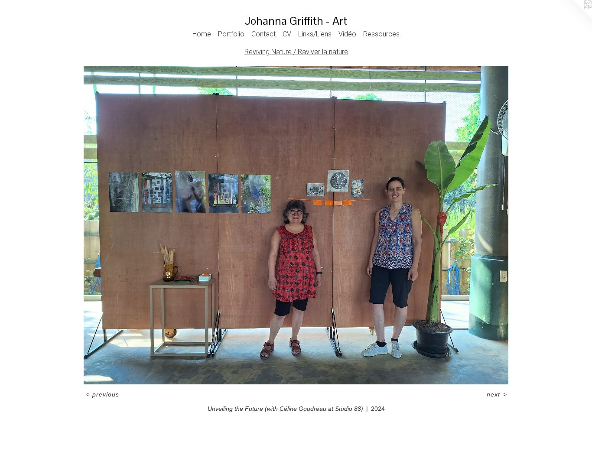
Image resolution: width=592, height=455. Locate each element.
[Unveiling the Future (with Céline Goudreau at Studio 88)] (296, 225)
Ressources (381, 34)
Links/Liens (315, 34)
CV (287, 34)
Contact (263, 34)
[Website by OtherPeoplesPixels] (574, 17)
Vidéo (347, 34)
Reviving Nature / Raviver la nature (296, 52)
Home (201, 34)
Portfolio (231, 34)
